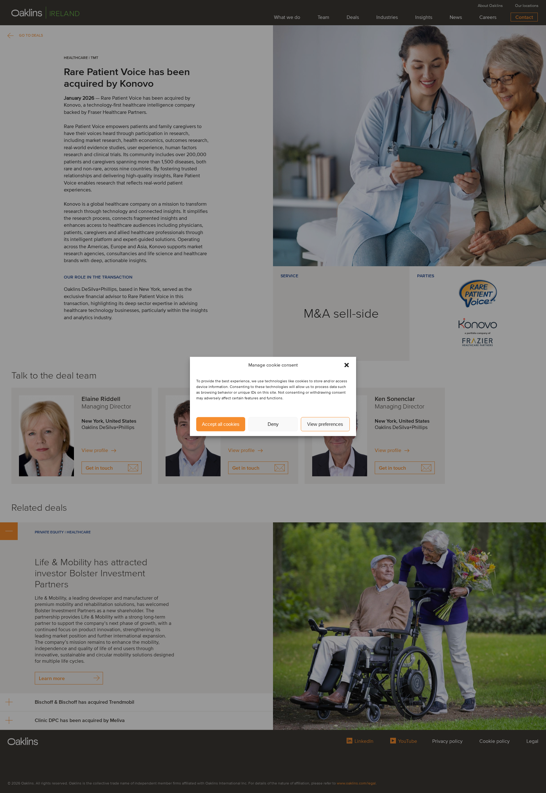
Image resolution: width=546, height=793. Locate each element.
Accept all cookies (221, 424)
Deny (273, 424)
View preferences (325, 424)
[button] (346, 365)
